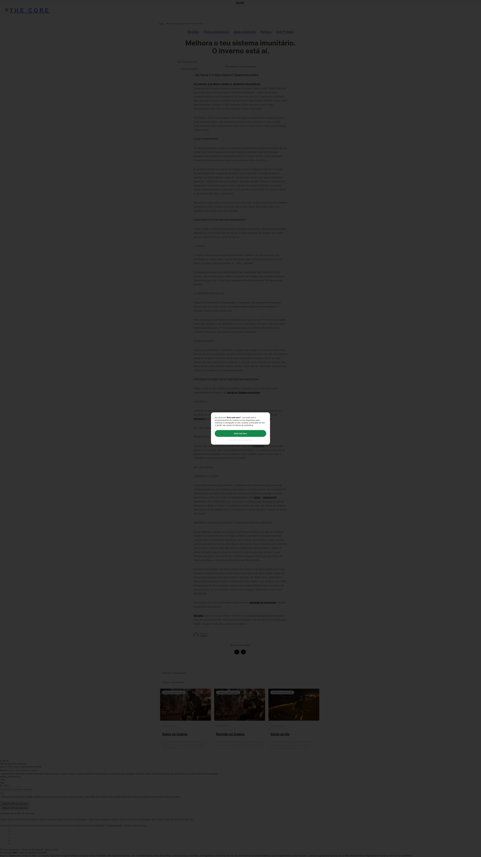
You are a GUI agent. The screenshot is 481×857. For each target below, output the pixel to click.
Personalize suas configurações (240, 440)
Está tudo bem (240, 433)
